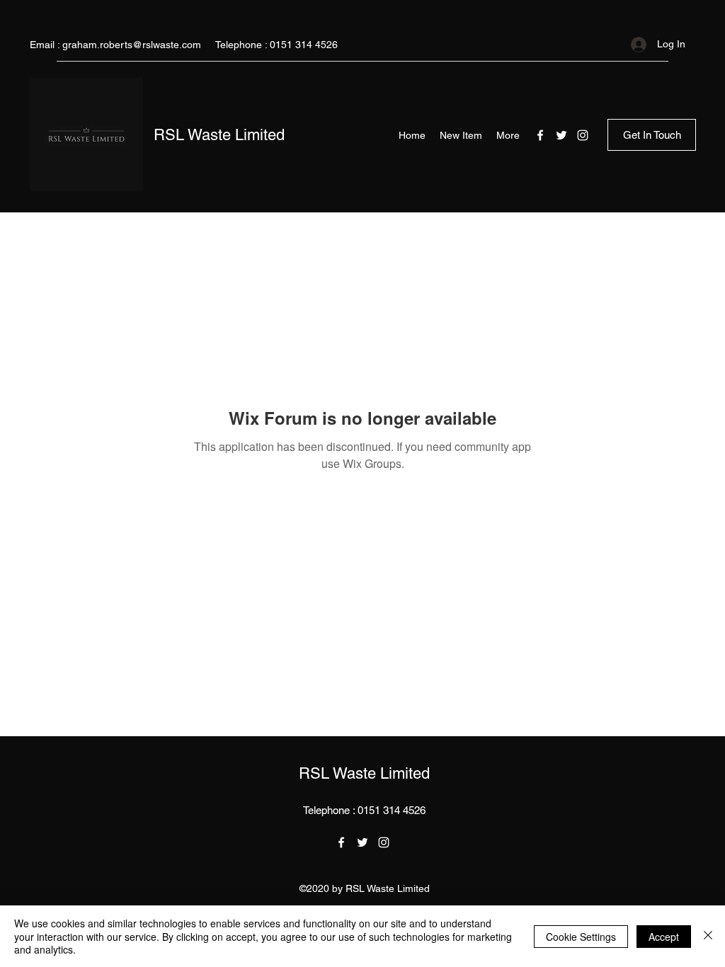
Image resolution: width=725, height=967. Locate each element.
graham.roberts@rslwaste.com (131, 44)
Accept (664, 936)
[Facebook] (540, 135)
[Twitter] (561, 135)
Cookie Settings (581, 936)
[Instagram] (583, 135)
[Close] (708, 936)
